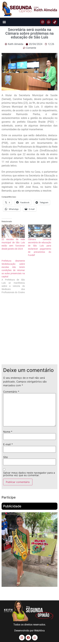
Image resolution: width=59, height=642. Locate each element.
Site (5, 457)
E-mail (8, 444)
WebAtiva (39, 630)
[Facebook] (28, 637)
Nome (7, 431)
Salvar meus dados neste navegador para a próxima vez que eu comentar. (29, 473)
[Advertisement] (29, 331)
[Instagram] (42, 22)
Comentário (11, 391)
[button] (4, 22)
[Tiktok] (54, 22)
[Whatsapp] (48, 22)
